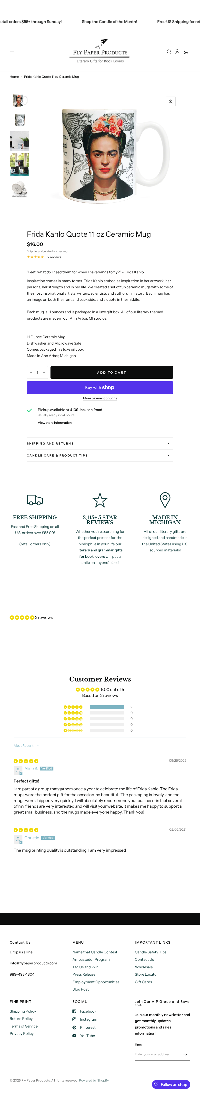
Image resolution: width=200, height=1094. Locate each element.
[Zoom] (171, 101)
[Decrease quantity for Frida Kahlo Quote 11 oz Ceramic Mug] (30, 372)
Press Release (83, 974)
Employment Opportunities (95, 982)
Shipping (33, 251)
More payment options (100, 398)
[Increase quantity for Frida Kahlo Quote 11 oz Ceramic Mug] (44, 372)
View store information (55, 422)
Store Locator (146, 974)
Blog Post (80, 989)
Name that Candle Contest (94, 952)
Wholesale (144, 967)
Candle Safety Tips (150, 952)
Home (14, 76)
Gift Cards (143, 982)
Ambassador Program (91, 959)
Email (139, 1045)
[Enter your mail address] (185, 1054)
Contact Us (144, 959)
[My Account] (177, 51)
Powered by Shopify (94, 1080)
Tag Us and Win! (86, 967)
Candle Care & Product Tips (57, 455)
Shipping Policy (23, 1011)
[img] (26, 761)
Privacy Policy (22, 1033)
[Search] (169, 51)
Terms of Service (24, 1026)
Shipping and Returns (50, 443)
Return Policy (21, 1018)
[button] (22, 617)
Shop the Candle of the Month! (103, 21)
